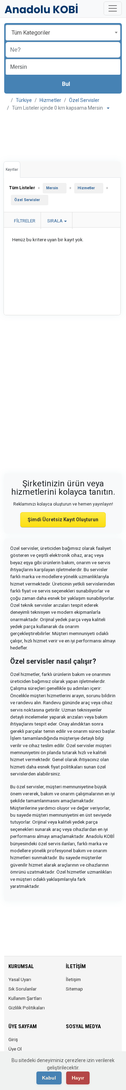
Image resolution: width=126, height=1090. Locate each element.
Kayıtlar (12, 169)
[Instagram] (89, 1043)
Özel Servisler (84, 100)
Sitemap (74, 989)
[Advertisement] (63, 134)
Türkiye (24, 100)
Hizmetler (50, 100)
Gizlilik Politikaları (26, 1007)
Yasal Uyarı (19, 979)
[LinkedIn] (99, 1043)
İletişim (73, 979)
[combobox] (63, 32)
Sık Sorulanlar (22, 989)
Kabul (49, 1078)
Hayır (78, 1078)
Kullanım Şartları (25, 998)
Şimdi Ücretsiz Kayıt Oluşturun (63, 519)
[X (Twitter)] (80, 1043)
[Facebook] (70, 1043)
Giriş (13, 1039)
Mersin (52, 188)
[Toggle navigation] (113, 8)
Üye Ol (15, 1049)
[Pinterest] (109, 1043)
